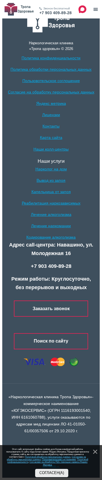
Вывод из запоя (51, 180)
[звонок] (96, 9)
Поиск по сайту (51, 341)
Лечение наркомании (51, 226)
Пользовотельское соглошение (51, 80)
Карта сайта (51, 137)
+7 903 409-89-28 (55, 13)
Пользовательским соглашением (59, 459)
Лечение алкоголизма (51, 214)
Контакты (51, 126)
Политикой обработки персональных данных (48, 457)
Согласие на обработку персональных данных (51, 92)
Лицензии (51, 114)
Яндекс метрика (51, 103)
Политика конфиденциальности (51, 58)
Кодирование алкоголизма (51, 237)
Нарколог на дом (51, 169)
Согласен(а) (51, 473)
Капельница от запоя (51, 191)
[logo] (51, 22)
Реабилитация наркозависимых (51, 203)
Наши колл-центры (51, 149)
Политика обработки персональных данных (51, 69)
